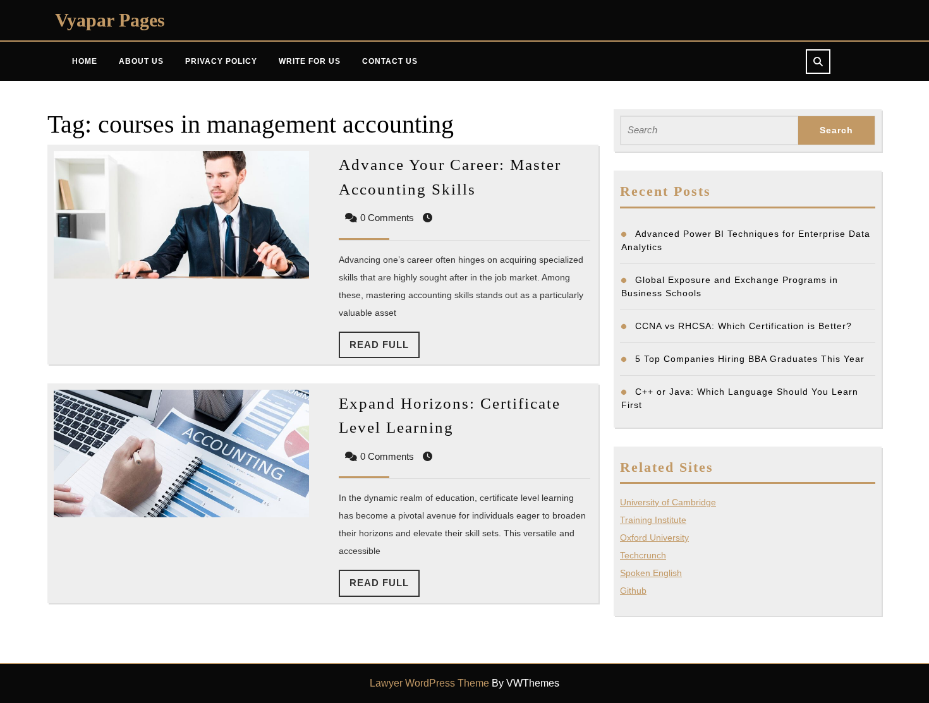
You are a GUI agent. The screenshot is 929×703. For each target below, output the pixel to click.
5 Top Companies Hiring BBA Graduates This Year (750, 359)
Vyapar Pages (110, 19)
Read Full (384, 349)
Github (633, 591)
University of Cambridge (668, 502)
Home (84, 61)
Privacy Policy (221, 61)
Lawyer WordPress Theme (429, 683)
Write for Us (310, 61)
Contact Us (390, 61)
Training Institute (653, 520)
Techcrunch (643, 555)
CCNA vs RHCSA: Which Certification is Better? (743, 326)
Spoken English (651, 573)
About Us (141, 61)
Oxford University (654, 537)
